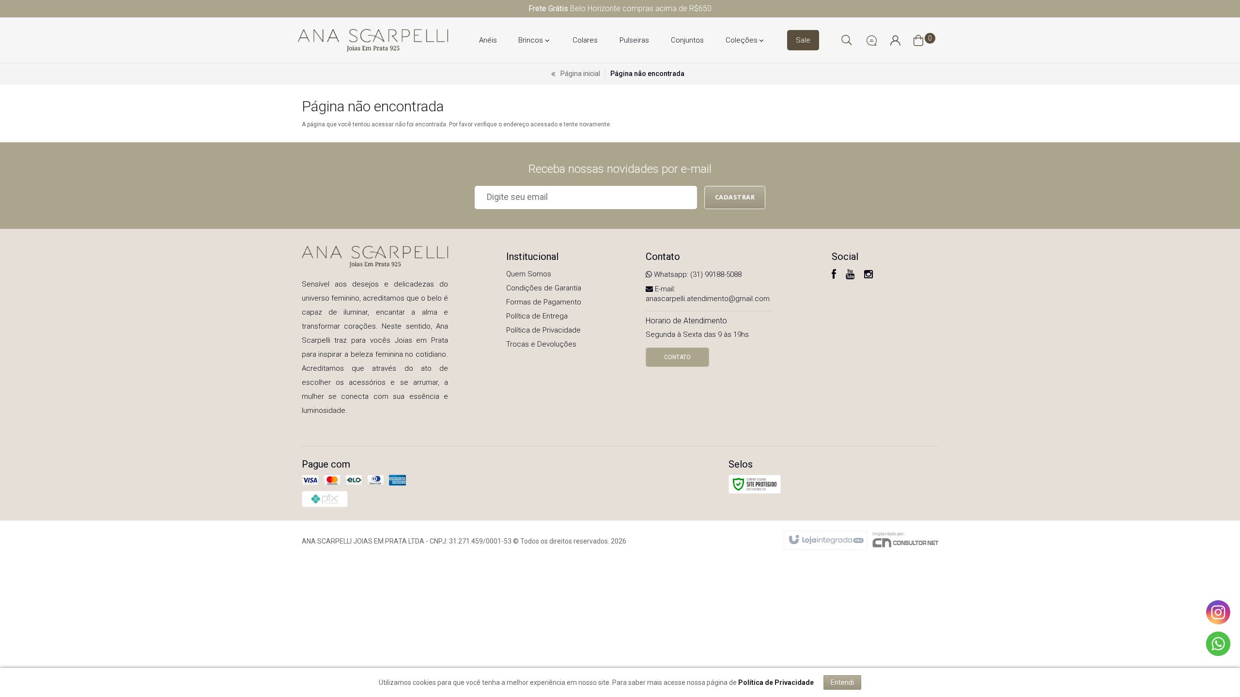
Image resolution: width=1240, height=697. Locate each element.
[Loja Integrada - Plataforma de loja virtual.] (826, 540)
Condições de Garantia (543, 288)
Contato (677, 357)
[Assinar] (735, 197)
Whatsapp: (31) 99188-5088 (697, 274)
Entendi (842, 682)
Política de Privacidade (543, 330)
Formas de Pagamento (543, 302)
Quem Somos (528, 274)
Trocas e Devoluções (541, 344)
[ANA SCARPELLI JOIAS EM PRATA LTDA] (373, 40)
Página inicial (580, 73)
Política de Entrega (537, 316)
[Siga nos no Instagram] (868, 275)
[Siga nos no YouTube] (850, 275)
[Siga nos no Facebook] (834, 275)
